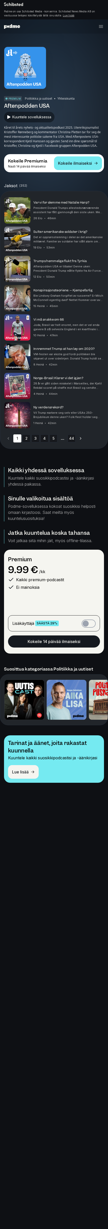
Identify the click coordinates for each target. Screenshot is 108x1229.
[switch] (89, 624)
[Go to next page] (81, 438)
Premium (20, 559)
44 (71, 438)
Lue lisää (68, 15)
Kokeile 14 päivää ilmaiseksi (54, 641)
